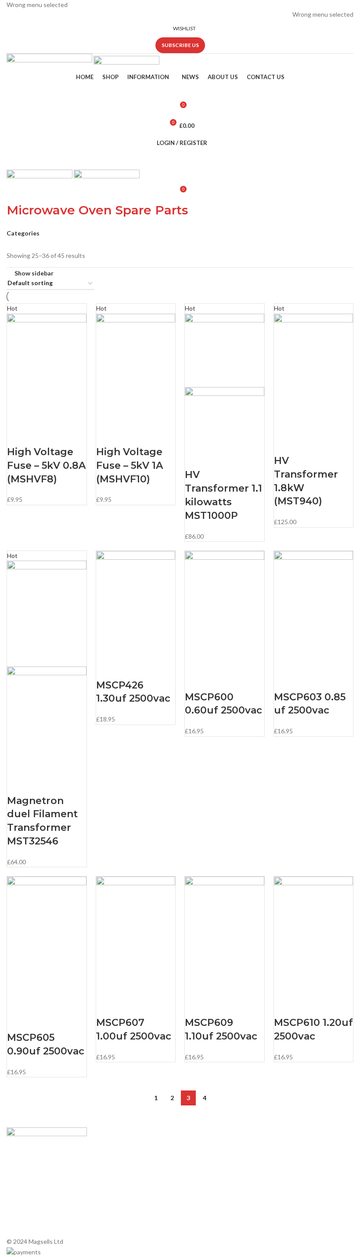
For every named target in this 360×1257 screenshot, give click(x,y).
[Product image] (224, 416)
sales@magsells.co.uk (319, 1169)
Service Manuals (206, 1217)
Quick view (41, 435)
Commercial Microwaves (217, 1202)
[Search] (180, 90)
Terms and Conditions (126, 1210)
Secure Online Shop (123, 1180)
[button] (18, 435)
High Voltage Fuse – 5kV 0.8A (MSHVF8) (46, 465)
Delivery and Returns (124, 1224)
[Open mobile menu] (180, 161)
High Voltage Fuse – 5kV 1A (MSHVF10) (129, 465)
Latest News (113, 1195)
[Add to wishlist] (65, 435)
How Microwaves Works (217, 1149)
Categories (23, 233)
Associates (111, 1164)
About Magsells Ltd (122, 1149)
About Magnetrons (210, 1188)
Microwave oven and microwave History (212, 1168)
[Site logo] (50, 61)
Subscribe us (180, 45)
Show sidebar (34, 272)
